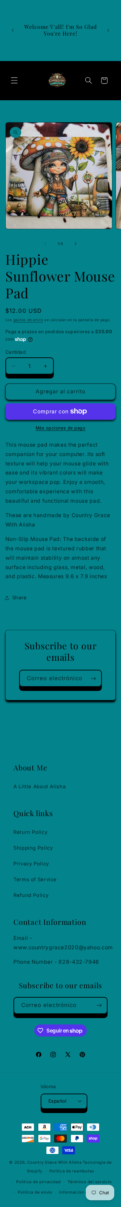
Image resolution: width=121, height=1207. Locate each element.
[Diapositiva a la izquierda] (45, 243)
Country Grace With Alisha (54, 1162)
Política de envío (35, 1192)
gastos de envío (28, 320)
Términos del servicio (90, 1181)
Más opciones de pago (61, 428)
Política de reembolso (71, 1171)
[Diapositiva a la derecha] (75, 243)
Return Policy (30, 832)
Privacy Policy (31, 864)
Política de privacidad (38, 1181)
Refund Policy (30, 895)
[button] (14, 80)
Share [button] (19, 598)
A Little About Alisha (39, 787)
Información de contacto (84, 1192)
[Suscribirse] (93, 678)
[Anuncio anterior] (12, 30)
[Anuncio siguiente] (108, 30)
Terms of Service (35, 879)
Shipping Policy (33, 848)
